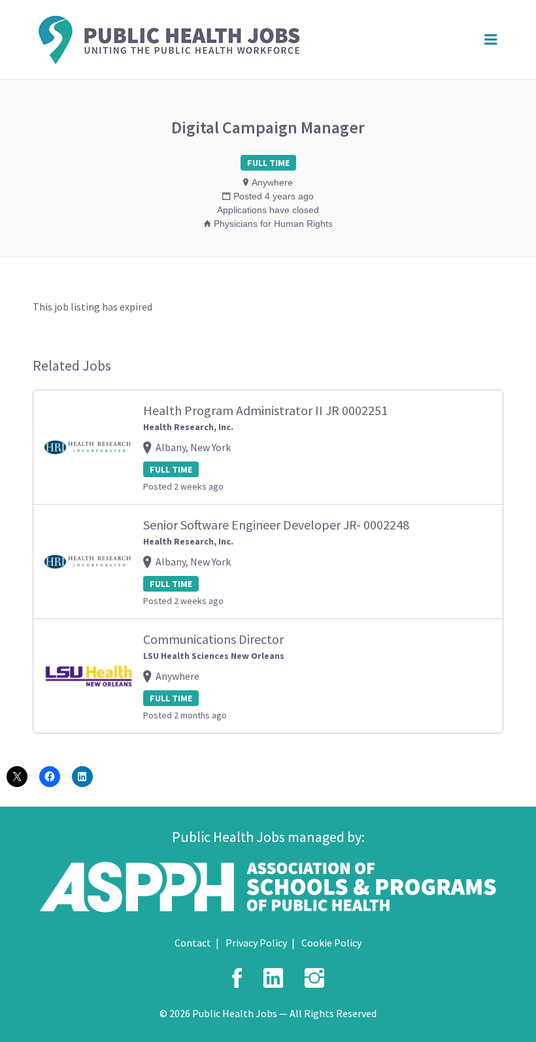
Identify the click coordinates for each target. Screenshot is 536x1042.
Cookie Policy (331, 942)
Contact (193, 942)
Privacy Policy (256, 942)
